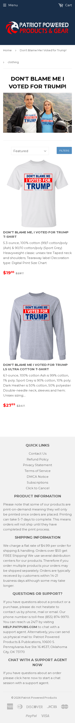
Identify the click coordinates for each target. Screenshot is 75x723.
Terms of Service (38, 471)
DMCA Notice (38, 477)
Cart (68, 5)
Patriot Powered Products (39, 697)
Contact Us (37, 453)
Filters (64, 150)
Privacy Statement (37, 465)
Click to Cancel (37, 488)
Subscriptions (37, 482)
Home (7, 50)
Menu (13, 5)
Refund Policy (38, 459)
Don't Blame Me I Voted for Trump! (43, 50)
